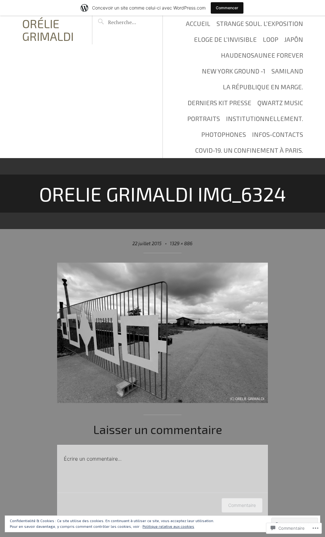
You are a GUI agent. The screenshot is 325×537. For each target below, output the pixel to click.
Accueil (198, 23)
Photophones (223, 134)
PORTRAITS (203, 118)
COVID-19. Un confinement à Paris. (249, 150)
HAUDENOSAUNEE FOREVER (262, 55)
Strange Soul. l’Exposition (259, 23)
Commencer (227, 7)
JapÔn (293, 39)
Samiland (287, 71)
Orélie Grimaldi (48, 29)
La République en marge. (263, 87)
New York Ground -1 (233, 71)
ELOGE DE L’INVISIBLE (225, 39)
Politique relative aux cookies (168, 526)
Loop (270, 39)
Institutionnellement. (264, 118)
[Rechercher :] (129, 22)
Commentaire (242, 505)
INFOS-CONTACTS (277, 134)
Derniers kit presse (219, 102)
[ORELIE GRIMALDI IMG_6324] (162, 400)
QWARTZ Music (280, 102)
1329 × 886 (181, 243)
